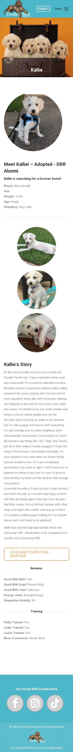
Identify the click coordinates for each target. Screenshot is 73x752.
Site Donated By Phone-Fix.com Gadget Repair (36, 747)
